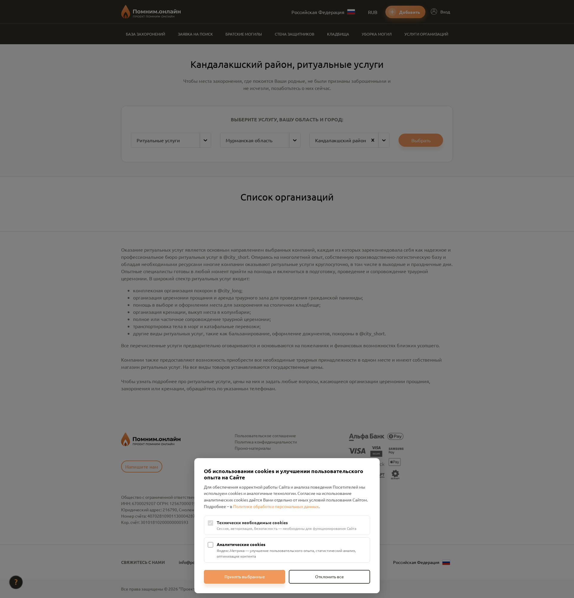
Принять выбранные (245, 576)
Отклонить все (329, 576)
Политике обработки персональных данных (276, 506)
